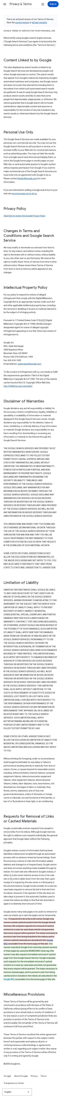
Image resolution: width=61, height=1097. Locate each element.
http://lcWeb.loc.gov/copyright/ (18, 386)
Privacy (34, 1076)
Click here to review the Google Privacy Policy (24, 216)
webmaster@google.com (29, 364)
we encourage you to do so (24, 193)
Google (7, 1076)
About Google (21, 1076)
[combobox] (17, 1092)
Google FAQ (9, 979)
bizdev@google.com (27, 178)
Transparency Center (14, 1083)
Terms (43, 1076)
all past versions (39, 22)
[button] (4, 4)
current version (22, 22)
